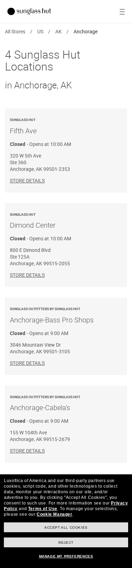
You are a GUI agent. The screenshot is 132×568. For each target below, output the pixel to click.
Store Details (27, 180)
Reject (66, 542)
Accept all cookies (66, 527)
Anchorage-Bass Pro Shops (52, 315)
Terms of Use (42, 508)
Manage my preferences (66, 556)
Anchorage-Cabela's (45, 403)
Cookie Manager (54, 514)
